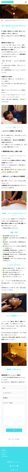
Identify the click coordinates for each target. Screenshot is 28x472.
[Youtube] (17, 466)
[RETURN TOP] (14, 445)
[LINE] (10, 466)
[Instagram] (12, 466)
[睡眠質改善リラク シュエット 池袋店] (14, 2)
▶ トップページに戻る (14, 439)
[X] (15, 466)
